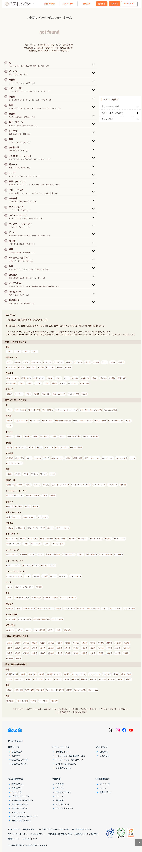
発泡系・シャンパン (48, 565)
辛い (67, 679)
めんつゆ (37, 485)
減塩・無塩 (33, 674)
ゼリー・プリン (120, 538)
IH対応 (34, 701)
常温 (120, 679)
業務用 (55, 383)
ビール (9, 587)
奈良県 (118, 648)
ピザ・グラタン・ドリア (36, 528)
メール (103, 788)
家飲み (95, 378)
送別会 (37, 394)
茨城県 (68, 643)
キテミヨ (74, 709)
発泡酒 (39, 587)
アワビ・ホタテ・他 (116, 420)
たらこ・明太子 (101, 420)
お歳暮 (41, 367)
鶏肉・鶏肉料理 (48, 410)
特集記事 (86, 4)
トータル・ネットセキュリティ (69, 759)
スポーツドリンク (69, 554)
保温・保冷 (19, 690)
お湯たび (47, 709)
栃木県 (76, 643)
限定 (128, 679)
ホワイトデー (59, 362)
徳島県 (51, 653)
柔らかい (85, 679)
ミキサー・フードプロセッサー (88, 608)
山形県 (51, 643)
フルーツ (51, 528)
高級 (28, 679)
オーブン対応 (44, 701)
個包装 (69, 690)
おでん (28, 506)
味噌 (20, 485)
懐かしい (94, 679)
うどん (18, 474)
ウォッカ (37, 576)
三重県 (76, 648)
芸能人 (116, 674)
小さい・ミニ (93, 690)
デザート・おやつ (63, 528)
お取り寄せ (11, 630)
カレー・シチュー (33, 495)
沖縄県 (19, 658)
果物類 (9, 447)
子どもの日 (79, 362)
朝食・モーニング (13, 378)
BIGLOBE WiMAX (19, 763)
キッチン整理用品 (25, 619)
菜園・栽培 (85, 383)
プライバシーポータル (17, 834)
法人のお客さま (15, 778)
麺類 (9, 474)
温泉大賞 (104, 751)
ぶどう (40, 447)
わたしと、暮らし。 (61, 709)
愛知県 (68, 648)
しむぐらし (105, 755)
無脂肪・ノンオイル (55, 674)
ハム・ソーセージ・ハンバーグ (67, 410)
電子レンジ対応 (23, 701)
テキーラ (54, 576)
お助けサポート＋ (63, 751)
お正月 (9, 362)
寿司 (9, 426)
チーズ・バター (108, 458)
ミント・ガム (36, 544)
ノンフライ (107, 674)
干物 (128, 420)
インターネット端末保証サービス (70, 755)
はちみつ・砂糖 (121, 458)
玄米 (35, 436)
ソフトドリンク (12, 554)
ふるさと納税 (11, 383)
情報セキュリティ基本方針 (86, 834)
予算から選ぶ (107, 119)
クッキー (73, 538)
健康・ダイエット (30, 517)
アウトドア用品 (129, 608)
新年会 (18, 362)
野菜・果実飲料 (91, 554)
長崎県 (101, 653)
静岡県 (59, 648)
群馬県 (84, 643)
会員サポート (105, 792)
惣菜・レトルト (57, 458)
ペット (63, 383)
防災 (30, 383)
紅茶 (40, 554)
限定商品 (67, 630)
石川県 (34, 648)
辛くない (58, 679)
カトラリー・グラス (22, 597)
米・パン (10, 436)
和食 (20, 630)
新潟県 (18, 648)
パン (62, 436)
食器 (9, 597)
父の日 (96, 362)
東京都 (109, 643)
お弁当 (59, 378)
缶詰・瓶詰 (20, 458)
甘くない (49, 679)
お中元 (121, 362)
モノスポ (83, 709)
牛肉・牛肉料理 (20, 410)
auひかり (16, 755)
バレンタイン (36, 362)
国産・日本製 (126, 674)
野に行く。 (94, 709)
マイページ (130, 4)
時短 (9, 690)
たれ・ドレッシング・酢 (60, 485)
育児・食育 (122, 378)
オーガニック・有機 (80, 674)
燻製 (68, 458)
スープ (44, 495)
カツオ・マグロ (48, 420)
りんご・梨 (49, 447)
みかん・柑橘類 (76, 447)
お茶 (32, 554)
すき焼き (19, 506)
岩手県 (26, 643)
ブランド (60, 788)
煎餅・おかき (33, 538)
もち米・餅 (45, 436)
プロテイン (119, 554)
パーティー (19, 394)
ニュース (60, 796)
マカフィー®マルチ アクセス (24, 816)
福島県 (59, 643)
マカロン (109, 538)
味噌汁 (53, 495)
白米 (18, 436)
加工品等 (10, 458)
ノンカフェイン (94, 674)
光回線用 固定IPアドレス (22, 800)
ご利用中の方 (102, 778)
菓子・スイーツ (12, 538)
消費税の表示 (28, 829)
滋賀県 (84, 648)
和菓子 (23, 538)
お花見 (69, 362)
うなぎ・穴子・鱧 (21, 420)
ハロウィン (32, 367)
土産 (38, 383)
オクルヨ (38, 709)
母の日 (88, 362)
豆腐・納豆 (78, 458)
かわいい (112, 679)
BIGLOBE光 (17, 751)
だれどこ (29, 709)
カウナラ (104, 709)
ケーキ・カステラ (97, 538)
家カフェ (104, 378)
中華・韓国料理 (39, 630)
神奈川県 (118, 643)
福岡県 (84, 653)
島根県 (18, 653)
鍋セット (10, 506)
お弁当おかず (20, 528)
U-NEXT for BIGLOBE (66, 763)
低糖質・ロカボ (12, 674)
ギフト (28, 394)
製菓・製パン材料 (74, 436)
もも (31, 447)
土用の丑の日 (11, 367)
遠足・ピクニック (59, 394)
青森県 (18, 643)
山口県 (43, 653)
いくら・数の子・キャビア (83, 420)
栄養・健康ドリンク (14, 517)
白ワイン (36, 565)
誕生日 (9, 394)
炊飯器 (59, 608)
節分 (26, 362)
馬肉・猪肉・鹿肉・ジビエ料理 (91, 410)
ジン (28, 576)
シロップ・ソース (99, 485)
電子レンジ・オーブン (45, 608)
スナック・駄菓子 (58, 544)
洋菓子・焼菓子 (61, 538)
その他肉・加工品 (111, 410)
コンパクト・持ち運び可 (55, 690)
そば (26, 474)
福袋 (21, 383)
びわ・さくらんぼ (62, 447)
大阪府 (101, 648)
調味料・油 (11, 485)
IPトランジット (18, 812)
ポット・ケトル (69, 608)
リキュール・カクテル (14, 576)
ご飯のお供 (85, 378)
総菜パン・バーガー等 (91, 436)
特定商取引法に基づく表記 (60, 834)
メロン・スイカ (20, 447)
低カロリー (19, 679)
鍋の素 (36, 506)
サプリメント (43, 517)
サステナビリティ (63, 792)
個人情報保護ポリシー (82, 829)
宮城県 (34, 643)
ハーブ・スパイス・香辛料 (81, 485)
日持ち (9, 679)
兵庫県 (109, 648)
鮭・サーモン (35, 420)
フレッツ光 (16, 792)
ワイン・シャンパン (14, 565)
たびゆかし (123, 709)
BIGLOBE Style (62, 804)
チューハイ (64, 576)
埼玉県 (93, 643)
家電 (18, 608)
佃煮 (29, 458)
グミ (46, 544)
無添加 (67, 674)
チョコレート (83, 538)
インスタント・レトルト (15, 495)
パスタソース (112, 485)
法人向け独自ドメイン (21, 820)
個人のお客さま (15, 741)
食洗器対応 (11, 701)
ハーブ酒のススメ (63, 712)
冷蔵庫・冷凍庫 (29, 608)
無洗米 (27, 436)
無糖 (23, 674)
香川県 (59, 653)
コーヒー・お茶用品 (51, 597)
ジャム (132, 458)
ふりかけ (38, 458)
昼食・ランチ (26, 378)
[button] (49, 64)
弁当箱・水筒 (36, 597)
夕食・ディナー (39, 378)
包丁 (105, 608)
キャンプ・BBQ (73, 394)
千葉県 (101, 643)
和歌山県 (127, 648)
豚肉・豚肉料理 (34, 410)
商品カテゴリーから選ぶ (112, 113)
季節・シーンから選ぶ (111, 106)
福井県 (43, 648)
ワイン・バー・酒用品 (68, 597)
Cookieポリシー (38, 834)
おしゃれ (103, 679)
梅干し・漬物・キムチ (92, 458)
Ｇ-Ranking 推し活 (80, 712)
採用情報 (60, 800)
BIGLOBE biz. (18, 784)
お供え (84, 394)
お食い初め (46, 394)
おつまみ (76, 378)
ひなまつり (48, 362)
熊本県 (109, 653)
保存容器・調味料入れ (42, 619)
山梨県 (127, 643)
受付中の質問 (49, 4)
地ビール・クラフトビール (24, 587)
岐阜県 (51, 648)
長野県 (9, 648)
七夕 (104, 362)
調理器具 (10, 608)
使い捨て (55, 701)
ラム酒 (45, 576)
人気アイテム (68, 4)
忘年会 (60, 367)
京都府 (93, 648)
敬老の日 (22, 367)
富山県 (26, 648)
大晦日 (68, 367)
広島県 (34, 653)
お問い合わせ (13, 829)
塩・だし (46, 485)
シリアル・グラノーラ (14, 463)
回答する (114, 4)
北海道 (9, 643)
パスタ (52, 474)
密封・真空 (40, 690)
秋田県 (43, 643)
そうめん (35, 474)
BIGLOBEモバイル (20, 759)
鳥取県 (9, 653)
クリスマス (51, 367)
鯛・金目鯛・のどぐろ (63, 420)
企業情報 (56, 778)
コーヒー (24, 554)
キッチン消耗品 (57, 619)
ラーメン (44, 474)
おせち (28, 630)
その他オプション (63, 767)
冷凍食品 (10, 528)
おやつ (67, 378)
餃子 (50, 630)
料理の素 (123, 485)
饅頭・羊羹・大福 (47, 538)
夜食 (50, 378)
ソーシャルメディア (64, 808)
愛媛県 (68, 653)
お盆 (113, 362)
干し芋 (46, 458)
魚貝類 (9, 420)
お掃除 (112, 378)
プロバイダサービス (20, 796)
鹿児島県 (10, 658)
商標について (13, 838)
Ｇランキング (18, 709)
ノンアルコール (75, 576)
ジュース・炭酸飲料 (53, 554)
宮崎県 (126, 653)
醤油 (28, 485)
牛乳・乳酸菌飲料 (106, 554)
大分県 (118, 653)
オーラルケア (73, 383)
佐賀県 (93, 653)
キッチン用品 (11, 619)
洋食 (58, 630)
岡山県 (26, 653)
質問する (101, 4)
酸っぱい (76, 679)
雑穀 (54, 436)
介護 (46, 383)
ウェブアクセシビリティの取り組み (53, 829)
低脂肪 (42, 674)
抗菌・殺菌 (30, 690)
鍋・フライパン (116, 608)
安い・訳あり (38, 679)
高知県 (76, 653)
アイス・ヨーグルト (14, 544)
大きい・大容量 (80, 690)
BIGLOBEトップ (30, 838)
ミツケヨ (113, 709)
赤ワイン (27, 565)
